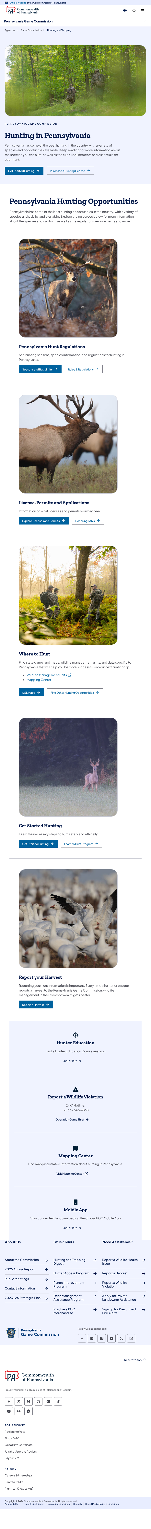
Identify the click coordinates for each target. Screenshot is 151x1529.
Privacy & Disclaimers (33, 1504)
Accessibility (11, 1504)
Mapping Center (39, 680)
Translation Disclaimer (58, 1504)
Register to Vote (15, 1431)
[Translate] (125, 10)
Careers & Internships (18, 1475)
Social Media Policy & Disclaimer (102, 1504)
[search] (134, 11)
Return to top (133, 1360)
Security (77, 1504)
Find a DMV (12, 1438)
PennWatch (12, 1482)
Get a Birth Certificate (19, 1444)
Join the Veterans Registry (21, 1451)
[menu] (142, 11)
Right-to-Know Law (17, 1488)
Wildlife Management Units (49, 675)
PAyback (10, 1458)
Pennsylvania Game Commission (28, 21)
